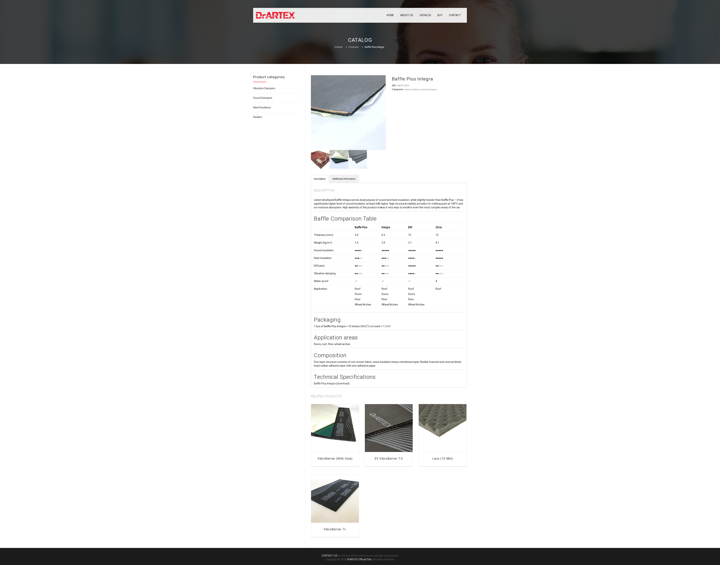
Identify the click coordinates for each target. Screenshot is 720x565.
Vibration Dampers (264, 88)
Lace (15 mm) (442, 458)
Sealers (257, 117)
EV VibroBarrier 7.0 (389, 458)
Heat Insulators (411, 89)
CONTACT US (330, 555)
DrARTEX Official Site (359, 559)
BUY (439, 15)
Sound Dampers (428, 89)
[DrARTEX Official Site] (275, 15)
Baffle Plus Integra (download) (332, 383)
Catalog (425, 15)
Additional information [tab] (344, 179)
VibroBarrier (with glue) (334, 458)
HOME (390, 15)
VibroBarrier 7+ (335, 529)
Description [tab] (320, 179)
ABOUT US (406, 15)
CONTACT (455, 15)
